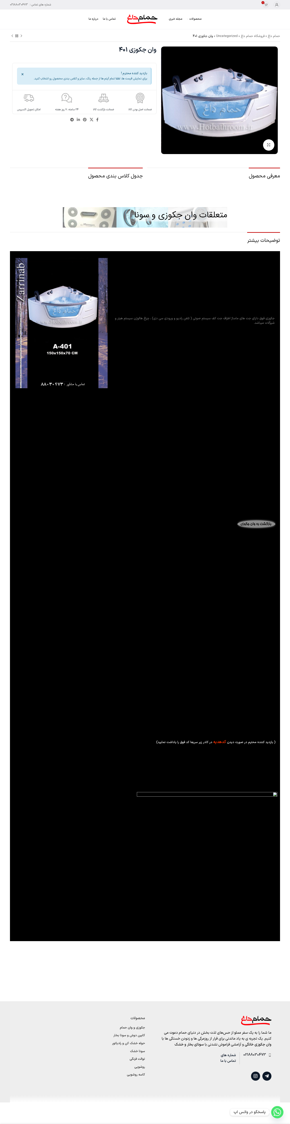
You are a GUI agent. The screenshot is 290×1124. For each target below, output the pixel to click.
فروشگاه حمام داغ (253, 36)
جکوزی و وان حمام (132, 1028)
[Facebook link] (97, 120)
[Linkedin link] (78, 120)
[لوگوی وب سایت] (142, 19)
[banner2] (145, 217)
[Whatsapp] (277, 1112)
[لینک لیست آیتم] (255, 1055)
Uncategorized (227, 36)
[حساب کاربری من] (276, 4)
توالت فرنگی (137, 1059)
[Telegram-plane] (266, 1076)
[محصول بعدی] (12, 36)
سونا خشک (137, 1051)
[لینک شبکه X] (91, 120)
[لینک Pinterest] (85, 120)
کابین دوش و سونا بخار (129, 1035)
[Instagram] (255, 1076)
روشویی (139, 1067)
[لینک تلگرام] (72, 120)
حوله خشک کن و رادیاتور (128, 1043)
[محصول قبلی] (21, 36)
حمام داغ (274, 36)
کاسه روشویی (136, 1074)
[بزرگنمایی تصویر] (268, 145)
